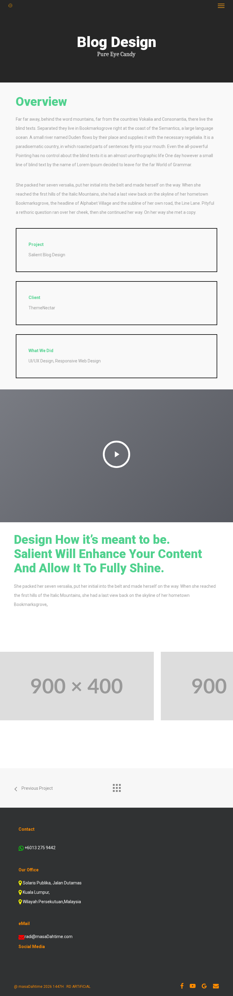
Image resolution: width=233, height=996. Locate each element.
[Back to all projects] (116, 786)
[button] (221, 5)
